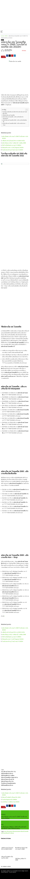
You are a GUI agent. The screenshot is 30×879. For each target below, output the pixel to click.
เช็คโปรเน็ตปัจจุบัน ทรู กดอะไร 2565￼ (11, 145)
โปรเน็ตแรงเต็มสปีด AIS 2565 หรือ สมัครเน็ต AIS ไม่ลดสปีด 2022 (15, 112)
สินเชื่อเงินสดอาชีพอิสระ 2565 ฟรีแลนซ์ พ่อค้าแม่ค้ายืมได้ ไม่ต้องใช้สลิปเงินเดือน (14, 827)
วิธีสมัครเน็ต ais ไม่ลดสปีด (9, 115)
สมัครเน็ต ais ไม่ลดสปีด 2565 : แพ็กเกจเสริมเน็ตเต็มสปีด (15, 120)
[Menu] (1, 32)
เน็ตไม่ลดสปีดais (5, 833)
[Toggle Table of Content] (25, 110)
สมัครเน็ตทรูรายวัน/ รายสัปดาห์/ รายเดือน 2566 (14, 143)
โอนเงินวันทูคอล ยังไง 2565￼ (9, 799)
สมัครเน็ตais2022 (14, 831)
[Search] (28, 32)
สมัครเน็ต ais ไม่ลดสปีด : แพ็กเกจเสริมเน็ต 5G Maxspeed (13, 117)
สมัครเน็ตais (7, 831)
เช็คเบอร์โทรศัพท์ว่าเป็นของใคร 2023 (11, 797)
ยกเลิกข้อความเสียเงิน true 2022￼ (10, 802)
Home (2, 36)
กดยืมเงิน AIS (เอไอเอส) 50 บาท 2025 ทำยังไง (13, 140)
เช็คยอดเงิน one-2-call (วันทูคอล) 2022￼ (13, 147)
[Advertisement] (15, 15)
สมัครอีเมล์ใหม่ (8, 50)
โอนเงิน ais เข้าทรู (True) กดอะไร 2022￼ (12, 150)
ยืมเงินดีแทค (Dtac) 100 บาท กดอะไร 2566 (21, 848)
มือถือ (6, 36)
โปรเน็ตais (11, 833)
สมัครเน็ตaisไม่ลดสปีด (23, 831)
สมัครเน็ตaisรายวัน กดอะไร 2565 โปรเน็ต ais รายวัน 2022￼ (14, 817)
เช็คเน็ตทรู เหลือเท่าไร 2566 (20, 859)
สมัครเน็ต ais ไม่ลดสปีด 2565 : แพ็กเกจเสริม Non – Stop (14, 124)
